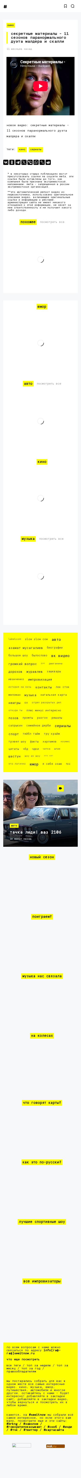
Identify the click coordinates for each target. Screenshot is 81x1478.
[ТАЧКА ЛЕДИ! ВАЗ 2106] (40, 813)
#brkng (11, 1423)
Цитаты (13, 749)
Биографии (55, 647)
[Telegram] (18, 162)
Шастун (14, 756)
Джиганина (55, 663)
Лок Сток (63, 687)
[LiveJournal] (42, 162)
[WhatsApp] (36, 162)
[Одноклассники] (11, 162)
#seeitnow (37, 1414)
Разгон (42, 717)
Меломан (14, 695)
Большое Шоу (18, 655)
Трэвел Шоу (17, 741)
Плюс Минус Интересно (43, 710)
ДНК (43, 663)
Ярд (68, 764)
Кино (11, 25)
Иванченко (16, 679)
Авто (56, 640)
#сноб (52, 1426)
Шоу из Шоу (32, 756)
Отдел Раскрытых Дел (46, 702)
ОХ (26, 702)
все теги (13, 1365)
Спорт (13, 734)
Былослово (39, 655)
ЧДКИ (35, 749)
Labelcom (14, 639)
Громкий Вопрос (22, 664)
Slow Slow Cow (36, 639)
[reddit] (48, 162)
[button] (65, 6)
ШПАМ (57, 749)
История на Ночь (20, 687)
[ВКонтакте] (5, 162)
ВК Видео (60, 656)
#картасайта (54, 1429)
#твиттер (31, 1429)
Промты (27, 717)
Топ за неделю (39, 1365)
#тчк (14, 1429)
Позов (13, 718)
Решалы (56, 717)
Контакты (43, 687)
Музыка (30, 695)
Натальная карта (53, 695)
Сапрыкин (15, 725)
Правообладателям (21, 1371)
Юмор (34, 764)
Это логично (17, 764)
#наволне (30, 1423)
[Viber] (30, 162)
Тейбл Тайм (31, 734)
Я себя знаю (52, 764)
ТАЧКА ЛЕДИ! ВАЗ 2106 (35, 832)
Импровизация (40, 679)
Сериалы (35, 149)
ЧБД (25, 749)
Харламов (50, 741)
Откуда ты (15, 710)
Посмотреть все (52, 222)
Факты (34, 741)
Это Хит (48, 756)
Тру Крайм (52, 734)
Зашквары (54, 671)
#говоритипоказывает (24, 1426)
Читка (46, 749)
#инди (67, 1426)
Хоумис (65, 741)
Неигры (14, 703)
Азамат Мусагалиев (25, 648)
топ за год (30, 1368)
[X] (24, 162)
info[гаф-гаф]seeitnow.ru (33, 1352)
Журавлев (34, 671)
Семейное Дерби (38, 725)
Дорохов (15, 671)
